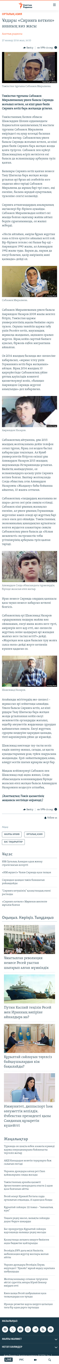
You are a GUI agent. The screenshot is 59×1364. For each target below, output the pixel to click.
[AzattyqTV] (35, 1360)
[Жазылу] (51, 1329)
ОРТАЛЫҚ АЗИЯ (12, 14)
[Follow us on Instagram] (28, 1329)
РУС (21, 1360)
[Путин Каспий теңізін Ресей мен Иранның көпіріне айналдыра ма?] (29, 988)
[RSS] (43, 1329)
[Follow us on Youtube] (20, 1329)
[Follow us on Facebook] (5, 1329)
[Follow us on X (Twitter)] (13, 1329)
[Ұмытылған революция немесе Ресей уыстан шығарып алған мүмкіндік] (29, 939)
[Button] (28, 48)
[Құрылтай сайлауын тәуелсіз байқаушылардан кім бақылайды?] (29, 1038)
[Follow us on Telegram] (35, 1329)
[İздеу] (50, 1360)
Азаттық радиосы (12, 34)
